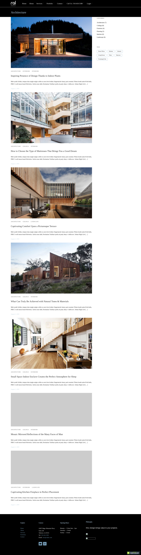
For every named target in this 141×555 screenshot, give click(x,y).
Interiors (35, 71)
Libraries (119, 51)
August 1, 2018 (15, 505)
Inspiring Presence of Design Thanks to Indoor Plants (35, 76)
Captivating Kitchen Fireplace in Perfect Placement (35, 492)
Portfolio (50, 3)
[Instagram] (45, 543)
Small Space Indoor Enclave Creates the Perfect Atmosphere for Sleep (43, 376)
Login (89, 3)
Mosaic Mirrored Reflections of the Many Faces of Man (37, 434)
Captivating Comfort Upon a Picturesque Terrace (33, 226)
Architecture (16, 71)
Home (24, 3)
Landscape (35, 221)
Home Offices (101, 51)
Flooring (99, 31)
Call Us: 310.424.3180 (75, 3)
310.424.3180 (45, 535)
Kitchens (111, 51)
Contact (59, 3)
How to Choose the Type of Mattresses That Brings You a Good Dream (44, 151)
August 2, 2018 (15, 88)
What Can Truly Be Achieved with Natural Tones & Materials (40, 301)
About (31, 3)
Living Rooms (101, 55)
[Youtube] (40, 543)
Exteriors (26, 71)
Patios (110, 55)
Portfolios (23, 534)
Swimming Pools (102, 59)
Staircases (118, 55)
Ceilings (26, 146)
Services (39, 3)
